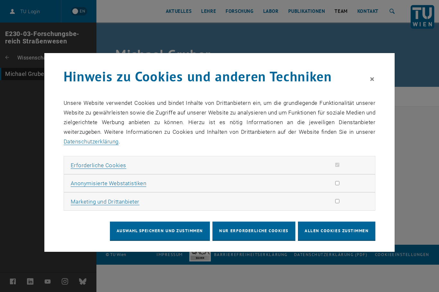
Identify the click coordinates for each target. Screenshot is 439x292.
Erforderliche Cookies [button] (98, 165)
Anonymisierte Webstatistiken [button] (108, 183)
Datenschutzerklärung (91, 141)
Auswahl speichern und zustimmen (160, 230)
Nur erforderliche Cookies (253, 230)
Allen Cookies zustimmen (337, 230)
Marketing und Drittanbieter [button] (105, 201)
